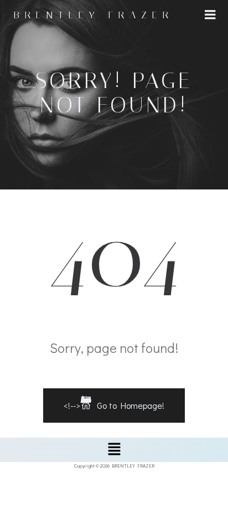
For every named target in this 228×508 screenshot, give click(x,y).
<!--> (114, 402)
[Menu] (210, 15)
